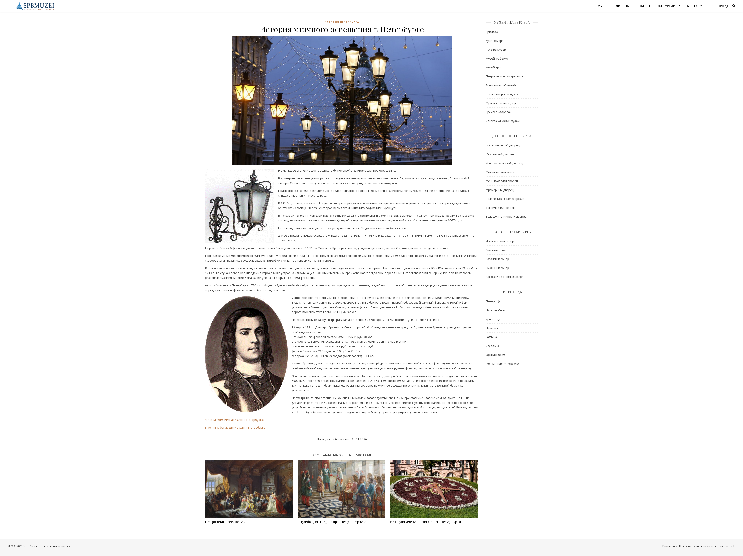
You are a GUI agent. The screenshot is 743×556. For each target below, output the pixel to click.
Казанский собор (497, 259)
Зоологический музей (501, 85)
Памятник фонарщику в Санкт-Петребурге (235, 427)
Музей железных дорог (502, 103)
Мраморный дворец (500, 190)
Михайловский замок (500, 172)
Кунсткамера (494, 41)
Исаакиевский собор (500, 241)
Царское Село (495, 310)
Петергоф (493, 301)
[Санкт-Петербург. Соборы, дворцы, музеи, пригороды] (34, 5)
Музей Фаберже (497, 58)
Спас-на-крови (496, 250)
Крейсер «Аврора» (498, 112)
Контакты (726, 546)
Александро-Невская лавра (504, 277)
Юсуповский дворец (500, 154)
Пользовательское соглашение (698, 546)
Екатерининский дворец (503, 145)
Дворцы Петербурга (512, 136)
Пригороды (719, 6)
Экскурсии (666, 6)
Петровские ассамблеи (225, 521)
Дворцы (623, 6)
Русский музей (496, 49)
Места (692, 6)
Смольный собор (497, 268)
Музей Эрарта (495, 67)
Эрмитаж (492, 32)
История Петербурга (341, 22)
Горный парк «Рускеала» (503, 363)
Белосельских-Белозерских (505, 199)
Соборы (643, 6)
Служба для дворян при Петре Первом (332, 521)
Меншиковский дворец (502, 181)
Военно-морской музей (502, 94)
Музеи (603, 6)
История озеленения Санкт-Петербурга (425, 521)
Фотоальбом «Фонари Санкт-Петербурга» (235, 420)
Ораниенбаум (495, 355)
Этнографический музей (503, 121)
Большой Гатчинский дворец (506, 216)
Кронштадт (494, 319)
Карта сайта (670, 546)
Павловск (492, 328)
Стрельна (492, 346)
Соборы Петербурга (511, 232)
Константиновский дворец (504, 163)
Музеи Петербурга (512, 22)
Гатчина (491, 337)
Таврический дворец (500, 208)
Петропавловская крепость (505, 76)
